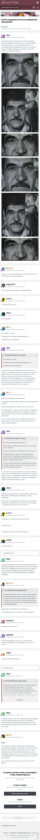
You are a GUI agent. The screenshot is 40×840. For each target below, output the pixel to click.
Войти (20, 806)
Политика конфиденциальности (20, 833)
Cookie (34, 833)
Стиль (5, 833)
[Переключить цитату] (4, 355)
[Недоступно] (20, 70)
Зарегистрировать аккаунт (20, 793)
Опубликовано (15, 37)
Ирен (3, 742)
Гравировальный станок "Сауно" (21, 28)
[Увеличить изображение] (20, 276)
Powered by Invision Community (20, 837)
